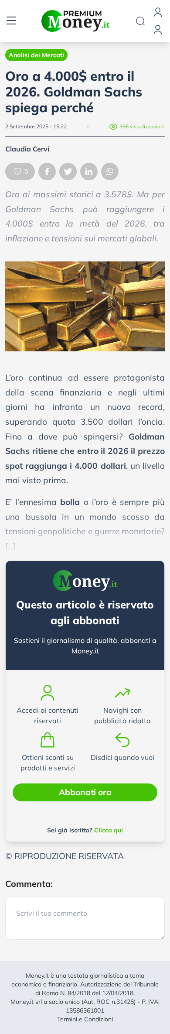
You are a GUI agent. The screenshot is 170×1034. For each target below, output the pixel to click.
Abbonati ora (85, 792)
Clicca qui (108, 830)
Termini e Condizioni (85, 1019)
